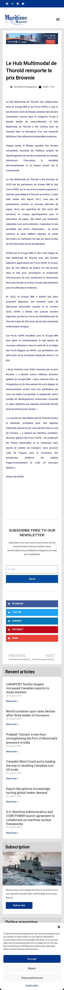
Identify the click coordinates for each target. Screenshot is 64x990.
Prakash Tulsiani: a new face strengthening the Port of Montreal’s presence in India (32, 738)
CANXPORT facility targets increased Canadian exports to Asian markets (27, 688)
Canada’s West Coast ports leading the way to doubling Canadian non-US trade (30, 765)
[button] (59, 927)
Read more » (12, 701)
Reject (32, 968)
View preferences (32, 977)
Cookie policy (32, 985)
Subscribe (19, 905)
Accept (32, 959)
